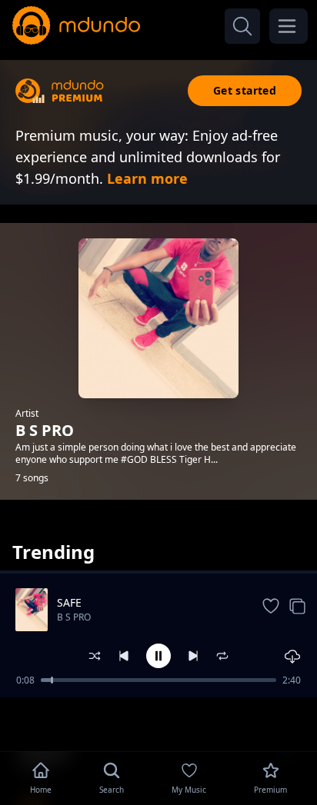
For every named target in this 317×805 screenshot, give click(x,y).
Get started (244, 90)
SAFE (69, 602)
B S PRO (74, 617)
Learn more (147, 178)
